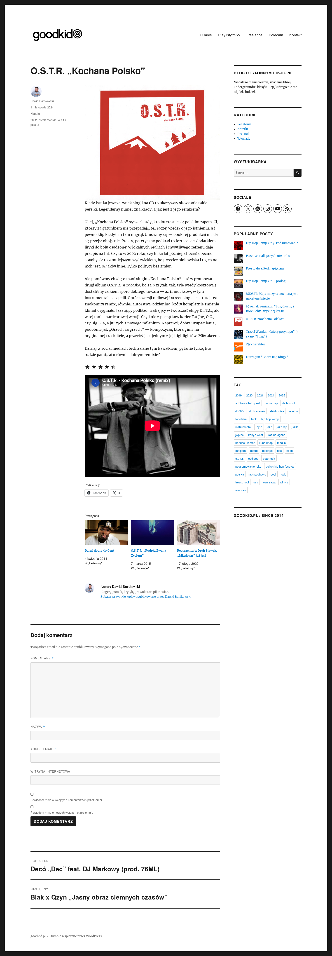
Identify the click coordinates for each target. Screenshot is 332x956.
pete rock (269, 458)
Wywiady (243, 139)
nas (279, 450)
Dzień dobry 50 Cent (99, 551)
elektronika (277, 411)
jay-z (259, 427)
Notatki (35, 113)
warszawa (269, 482)
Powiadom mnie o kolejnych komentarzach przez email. (66, 800)
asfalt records (47, 120)
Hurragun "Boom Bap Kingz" (267, 357)
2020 (249, 395)
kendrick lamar (245, 443)
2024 (271, 395)
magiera (240, 450)
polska (34, 124)
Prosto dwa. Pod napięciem (265, 268)
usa (255, 482)
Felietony (244, 124)
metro (254, 450)
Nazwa (37, 726)
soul (273, 474)
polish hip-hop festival (280, 466)
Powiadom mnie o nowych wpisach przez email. (61, 812)
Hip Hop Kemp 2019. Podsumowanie (272, 243)
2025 (282, 395)
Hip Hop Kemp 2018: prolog (265, 281)
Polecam (276, 34)
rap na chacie (257, 474)
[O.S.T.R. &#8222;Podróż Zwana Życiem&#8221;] (152, 532)
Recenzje (243, 134)
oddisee (253, 458)
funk (254, 419)
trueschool (242, 482)
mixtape (267, 450)
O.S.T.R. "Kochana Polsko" (265, 319)
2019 (238, 395)
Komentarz (42, 658)
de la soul (288, 403)
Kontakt (295, 34)
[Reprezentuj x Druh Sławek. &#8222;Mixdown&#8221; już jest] (198, 532)
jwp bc (239, 435)
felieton (293, 411)
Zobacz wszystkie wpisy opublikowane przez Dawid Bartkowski (146, 597)
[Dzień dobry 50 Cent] (106, 532)
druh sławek (257, 411)
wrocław (240, 490)
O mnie (206, 34)
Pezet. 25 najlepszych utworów (268, 256)
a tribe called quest (247, 403)
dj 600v (240, 411)
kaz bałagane (276, 435)
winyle (284, 482)
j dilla (295, 427)
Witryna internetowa (50, 771)
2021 (260, 395)
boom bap (271, 403)
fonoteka (241, 419)
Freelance (254, 34)
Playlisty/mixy (229, 34)
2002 (33, 120)
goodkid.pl (38, 936)
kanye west (255, 435)
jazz (269, 427)
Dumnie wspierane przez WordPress (76, 936)
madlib (281, 443)
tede (283, 474)
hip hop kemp (270, 419)
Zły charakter (255, 344)
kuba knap (266, 443)
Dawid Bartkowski (42, 101)
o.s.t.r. (62, 120)
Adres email (43, 749)
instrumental (243, 427)
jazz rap (282, 427)
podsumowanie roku (248, 466)
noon (289, 450)
